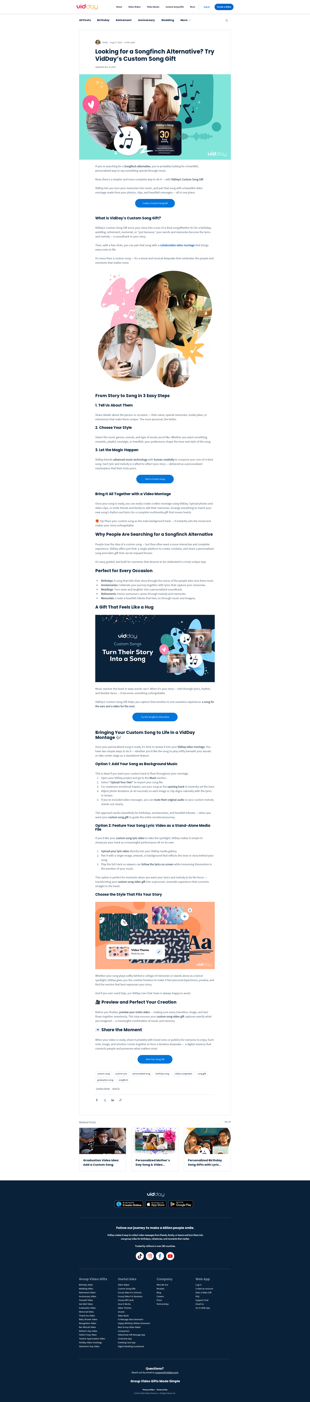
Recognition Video (87, 1323)
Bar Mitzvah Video (87, 1327)
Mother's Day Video (88, 1331)
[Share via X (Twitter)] (104, 1100)
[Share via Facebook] (96, 1100)
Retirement (124, 20)
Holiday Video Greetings (90, 1342)
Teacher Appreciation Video (92, 1338)
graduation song (105, 1079)
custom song (103, 1073)
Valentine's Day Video (89, 1346)
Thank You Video (87, 1315)
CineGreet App (125, 1338)
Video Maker (123, 1284)
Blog (159, 1292)
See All (227, 1121)
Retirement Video (87, 1292)
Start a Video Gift (203, 1292)
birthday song (162, 1073)
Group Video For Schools (130, 1292)
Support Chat (202, 1300)
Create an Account (204, 1288)
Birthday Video (86, 1284)
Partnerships (163, 1304)
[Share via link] (120, 1100)
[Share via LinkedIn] (112, 1100)
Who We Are (162, 1284)
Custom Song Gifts (126, 1288)
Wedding (167, 20)
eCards (121, 1311)
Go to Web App (203, 1307)
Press (159, 1300)
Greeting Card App (126, 1342)
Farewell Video (86, 1300)
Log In (199, 1284)
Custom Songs (103, 1088)
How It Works (124, 1304)
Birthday (103, 20)
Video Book (123, 1315)
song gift (202, 1073)
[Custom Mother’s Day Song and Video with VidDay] (155, 1141)
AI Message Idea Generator (130, 1319)
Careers (160, 1296)
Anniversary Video (87, 1296)
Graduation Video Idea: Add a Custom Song (101, 1162)
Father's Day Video (88, 1334)
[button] (135, 7)
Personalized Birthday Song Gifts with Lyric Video (205, 1162)
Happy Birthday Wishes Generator (134, 1323)
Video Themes (124, 1307)
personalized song (141, 1073)
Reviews (160, 1288)
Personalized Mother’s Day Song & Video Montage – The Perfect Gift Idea (153, 1162)
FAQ (197, 1296)
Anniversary (146, 20)
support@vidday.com (166, 1372)
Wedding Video (86, 1288)
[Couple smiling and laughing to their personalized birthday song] (207, 1141)
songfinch (123, 1079)
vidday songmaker (183, 1073)
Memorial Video (86, 1311)
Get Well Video (86, 1304)
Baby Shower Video (88, 1319)
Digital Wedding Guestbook (131, 1346)
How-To (116, 1088)
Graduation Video (87, 1307)
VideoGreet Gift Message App (131, 1334)
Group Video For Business (130, 1296)
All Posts (85, 20)
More (184, 20)
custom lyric (121, 1073)
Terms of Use (162, 1389)
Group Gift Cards (126, 1300)
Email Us (200, 1304)
